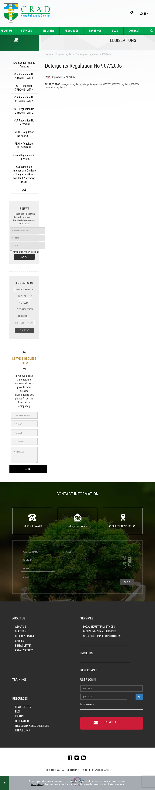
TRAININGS (95, 30)
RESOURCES (71, 30)
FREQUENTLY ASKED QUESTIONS (32, 725)
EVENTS (19, 716)
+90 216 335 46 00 (32, 526)
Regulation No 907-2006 (63, 77)
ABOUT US (20, 626)
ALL (24, 189)
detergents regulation (71, 84)
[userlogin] (139, 697)
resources (49, 54)
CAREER (19, 640)
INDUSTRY (48, 30)
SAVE (24, 256)
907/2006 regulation (121, 84)
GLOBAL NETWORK (25, 636)
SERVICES (26, 30)
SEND (28, 469)
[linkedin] (84, 758)
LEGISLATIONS (22, 721)
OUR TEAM (20, 631)
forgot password (87, 704)
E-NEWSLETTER (23, 645)
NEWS (30, 322)
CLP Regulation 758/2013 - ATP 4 (24, 87)
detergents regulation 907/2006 (96, 84)
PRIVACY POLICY (24, 650)
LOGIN (143, 13)
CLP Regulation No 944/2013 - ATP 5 (24, 76)
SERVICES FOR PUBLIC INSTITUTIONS (102, 636)
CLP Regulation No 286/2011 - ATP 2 (24, 110)
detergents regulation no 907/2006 (94, 54)
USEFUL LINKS (22, 730)
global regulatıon (66, 54)
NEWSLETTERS (23, 706)
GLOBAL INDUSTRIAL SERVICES (99, 631)
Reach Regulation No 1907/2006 (24, 157)
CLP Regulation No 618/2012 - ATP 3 (24, 99)
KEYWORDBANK (100, 770)
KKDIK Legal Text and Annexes (24, 64)
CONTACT (134, 30)
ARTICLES (19, 322)
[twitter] (77, 758)
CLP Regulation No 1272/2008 (24, 122)
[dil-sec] (133, 13)
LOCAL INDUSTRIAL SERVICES (99, 626)
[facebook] (71, 758)
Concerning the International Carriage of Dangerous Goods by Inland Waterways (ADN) (24, 174)
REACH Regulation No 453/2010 (24, 134)
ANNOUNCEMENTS (24, 289)
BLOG (115, 30)
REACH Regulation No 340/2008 (24, 145)
